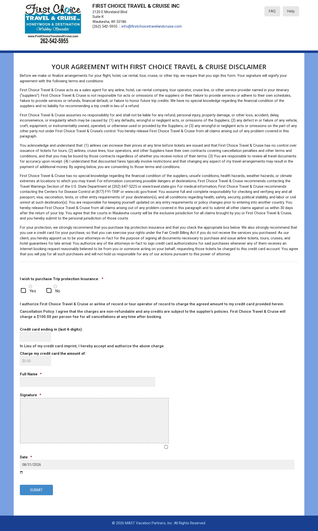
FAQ (272, 11)
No (57, 291)
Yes (33, 291)
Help (291, 11)
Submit (36, 490)
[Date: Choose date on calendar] (21, 472)
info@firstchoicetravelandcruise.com (151, 26)
